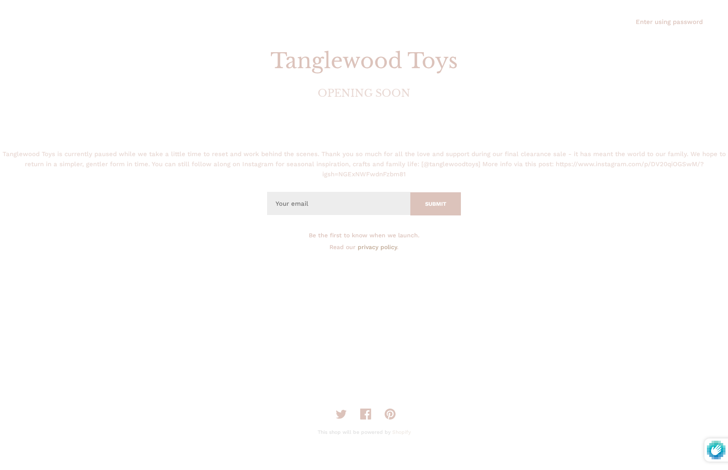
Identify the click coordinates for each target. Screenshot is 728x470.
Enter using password (669, 22)
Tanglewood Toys (364, 61)
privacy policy (377, 247)
